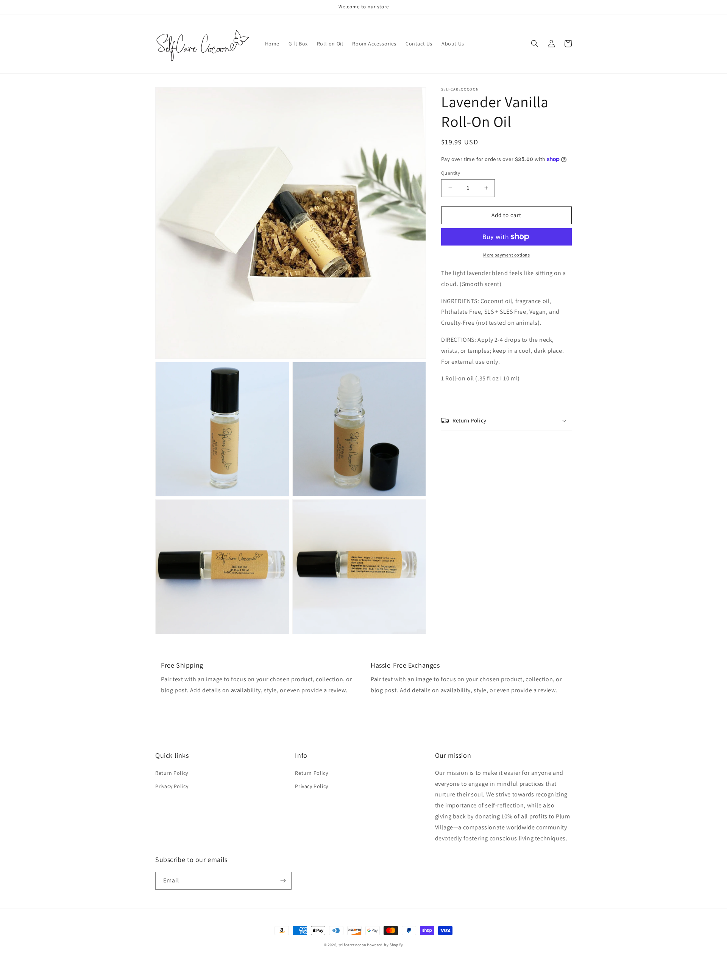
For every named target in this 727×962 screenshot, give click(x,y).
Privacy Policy (171, 786)
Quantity (450, 173)
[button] (534, 43)
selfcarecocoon (352, 944)
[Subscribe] (283, 881)
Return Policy (171, 773)
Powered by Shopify (385, 944)
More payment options (506, 255)
